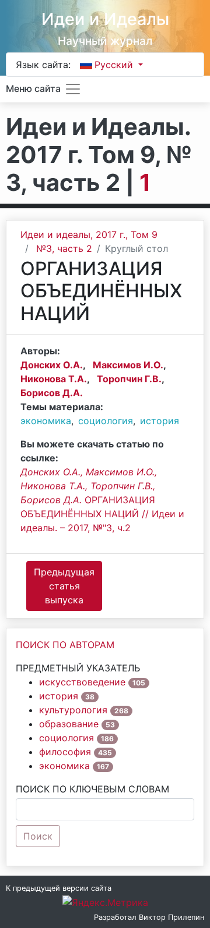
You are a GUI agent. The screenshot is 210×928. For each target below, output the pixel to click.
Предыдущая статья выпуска (64, 586)
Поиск (37, 836)
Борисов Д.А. (51, 393)
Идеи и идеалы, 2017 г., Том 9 (89, 234)
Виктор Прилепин (171, 917)
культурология (73, 710)
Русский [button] (115, 64)
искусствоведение (82, 682)
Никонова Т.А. (53, 379)
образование (69, 724)
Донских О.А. (51, 365)
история (159, 420)
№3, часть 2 (64, 248)
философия (65, 752)
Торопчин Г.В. (129, 379)
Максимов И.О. (128, 365)
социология (105, 420)
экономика (45, 420)
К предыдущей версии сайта (58, 888)
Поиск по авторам (65, 644)
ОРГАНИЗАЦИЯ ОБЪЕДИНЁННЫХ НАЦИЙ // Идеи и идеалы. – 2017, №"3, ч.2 (102, 500)
